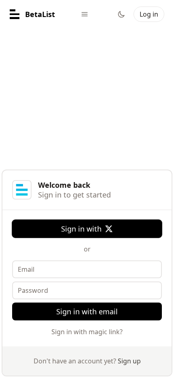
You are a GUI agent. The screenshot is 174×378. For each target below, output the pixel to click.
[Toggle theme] (121, 14)
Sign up (129, 361)
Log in (149, 14)
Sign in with (81, 229)
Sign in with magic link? (87, 331)
